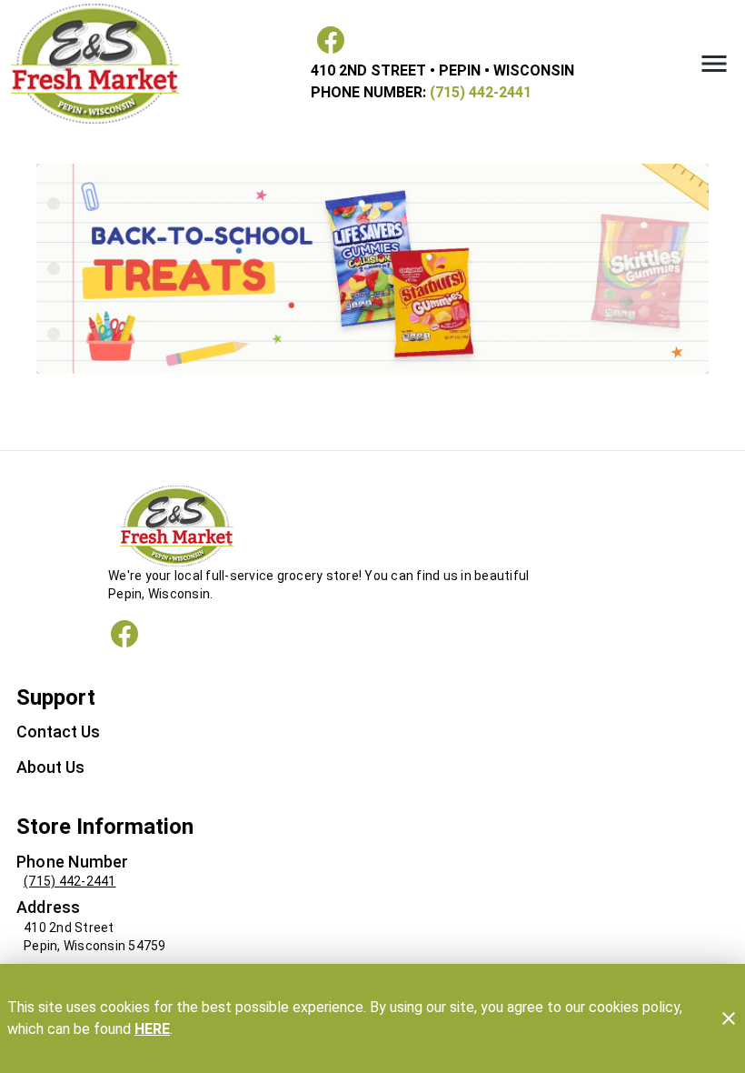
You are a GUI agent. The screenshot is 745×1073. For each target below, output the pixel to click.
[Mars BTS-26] (372, 269)
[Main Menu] (714, 64)
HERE (152, 1029)
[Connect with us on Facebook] (124, 633)
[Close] (728, 1018)
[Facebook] (331, 40)
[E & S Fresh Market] (100, 64)
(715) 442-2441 (478, 92)
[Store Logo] (372, 526)
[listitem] (58, 734)
